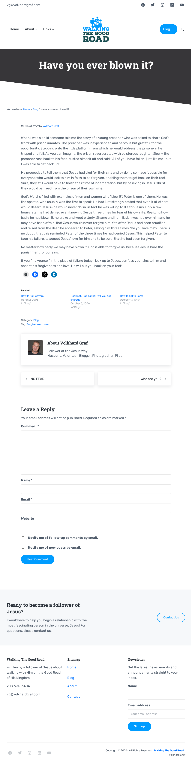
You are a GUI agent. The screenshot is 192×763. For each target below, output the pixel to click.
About (72, 686)
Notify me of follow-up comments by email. (63, 538)
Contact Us (171, 617)
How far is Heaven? (32, 296)
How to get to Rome (131, 296)
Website (27, 518)
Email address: (139, 705)
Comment (30, 426)
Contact (73, 696)
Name (26, 480)
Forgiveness (34, 324)
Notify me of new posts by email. (54, 547)
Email (26, 499)
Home (71, 667)
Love (46, 324)
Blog (36, 320)
